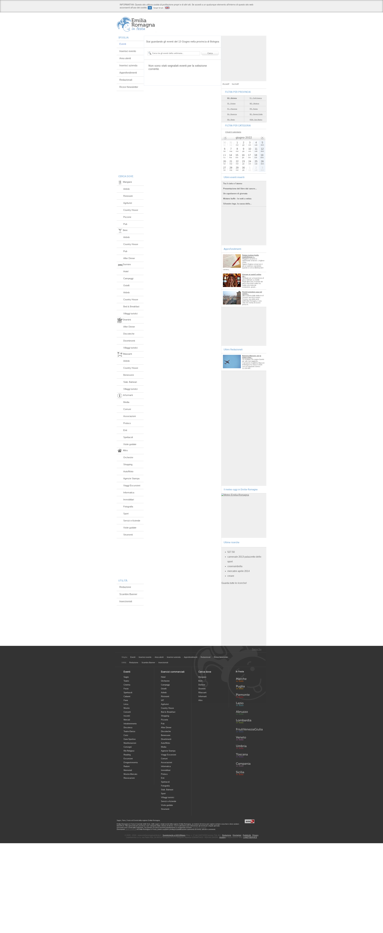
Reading (127, 755)
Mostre (127, 708)
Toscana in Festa (249, 756)
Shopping (127, 464)
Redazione (125, 587)
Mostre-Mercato (130, 774)
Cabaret (127, 696)
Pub (125, 224)
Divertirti (202, 689)
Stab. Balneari (130, 382)
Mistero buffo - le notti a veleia (237, 199)
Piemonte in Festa (249, 696)
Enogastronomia (131, 762)
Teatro (126, 681)
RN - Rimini (231, 119)
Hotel (125, 271)
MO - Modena (254, 103)
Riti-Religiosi (129, 751)
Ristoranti (128, 196)
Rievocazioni (129, 778)
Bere (200, 681)
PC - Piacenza (232, 109)
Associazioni (129, 416)
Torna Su (256, 649)
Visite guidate (129, 444)
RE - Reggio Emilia (256, 114)
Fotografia (128, 506)
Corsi (126, 735)
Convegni (128, 747)
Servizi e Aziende (131, 520)
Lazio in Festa (249, 705)
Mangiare (202, 677)
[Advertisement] (243, 54)
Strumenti (128, 534)
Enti (125, 430)
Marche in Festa (249, 679)
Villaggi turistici (130, 313)
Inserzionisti (125, 601)
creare (230, 576)
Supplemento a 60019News (174, 835)
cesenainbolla (234, 566)
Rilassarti (202, 692)
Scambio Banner (128, 594)
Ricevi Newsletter (128, 87)
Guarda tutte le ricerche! (234, 583)
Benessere (128, 375)
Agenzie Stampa (131, 478)
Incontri (127, 716)
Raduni (127, 766)
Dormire (201, 685)
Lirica (126, 704)
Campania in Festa (249, 764)
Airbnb (126, 189)
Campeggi (128, 278)
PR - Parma (254, 109)
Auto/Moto (128, 471)
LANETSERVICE (250, 837)
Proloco (127, 423)
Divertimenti (129, 340)
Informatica (128, 492)
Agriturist (127, 203)
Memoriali (128, 770)
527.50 (231, 552)
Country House (130, 210)
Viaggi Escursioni (131, 485)
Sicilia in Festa (249, 773)
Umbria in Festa (249, 747)
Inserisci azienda (128, 65)
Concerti (127, 712)
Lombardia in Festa (249, 722)
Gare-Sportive (130, 739)
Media (126, 402)
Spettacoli (128, 437)
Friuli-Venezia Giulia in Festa (249, 730)
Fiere (126, 700)
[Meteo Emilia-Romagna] (235, 495)
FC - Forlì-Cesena (256, 98)
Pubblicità (247, 835)
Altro (200, 700)
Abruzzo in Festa (249, 713)
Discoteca (128, 727)
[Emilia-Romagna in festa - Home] (136, 24)
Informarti (202, 696)
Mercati (127, 720)
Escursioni (128, 758)
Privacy (255, 835)
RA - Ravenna (232, 114)
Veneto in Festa (249, 739)
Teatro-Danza (129, 731)
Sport (126, 513)
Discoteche (128, 333)
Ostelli (126, 285)
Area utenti (125, 58)
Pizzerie (127, 217)
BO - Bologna (232, 98)
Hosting (222, 837)
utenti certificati (130, 829)
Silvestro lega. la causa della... (237, 204)
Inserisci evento (127, 51)
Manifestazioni (130, 743)
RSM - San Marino (256, 119)
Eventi (122, 44)
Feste (126, 689)
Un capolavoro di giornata (235, 193)
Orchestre (128, 457)
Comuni (127, 409)
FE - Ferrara (231, 103)
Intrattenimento (130, 723)
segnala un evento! (199, 827)
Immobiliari (128, 499)
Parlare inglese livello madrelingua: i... (250, 256)
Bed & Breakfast (131, 306)
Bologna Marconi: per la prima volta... (251, 356)
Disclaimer (237, 835)
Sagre (126, 677)
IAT (162, 700)
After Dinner (129, 258)
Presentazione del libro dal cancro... (240, 188)
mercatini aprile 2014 (238, 571)
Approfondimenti (128, 72)
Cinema (127, 685)
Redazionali (125, 80)
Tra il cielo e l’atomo (232, 183)
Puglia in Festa (249, 688)
